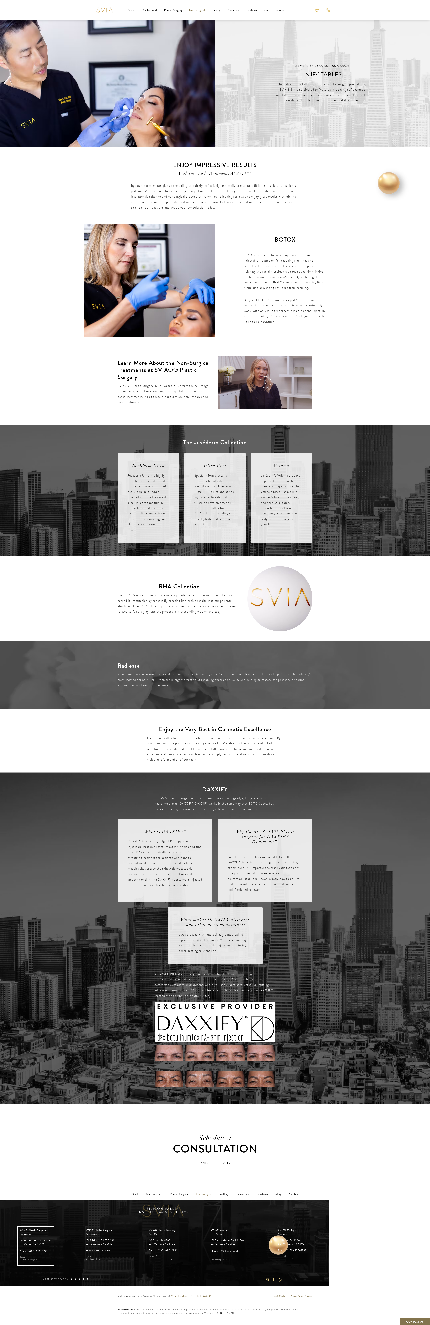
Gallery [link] (215, 10)
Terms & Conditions (280, 1296)
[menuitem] (131, 10)
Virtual (228, 1163)
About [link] (131, 10)
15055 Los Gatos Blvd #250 (35, 1242)
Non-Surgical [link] (197, 10)
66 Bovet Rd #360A (291, 1242)
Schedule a (215, 1145)
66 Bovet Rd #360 (162, 1242)
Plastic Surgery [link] (173, 10)
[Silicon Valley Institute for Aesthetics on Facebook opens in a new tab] (273, 1280)
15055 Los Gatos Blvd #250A (228, 1242)
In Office (204, 1163)
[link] (33, 1251)
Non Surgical (318, 66)
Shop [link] (266, 10)
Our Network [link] (149, 10)
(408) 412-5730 (226, 1313)
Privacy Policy (297, 1296)
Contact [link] (281, 10)
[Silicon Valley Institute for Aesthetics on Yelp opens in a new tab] (280, 1280)
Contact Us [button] (415, 1322)
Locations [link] (251, 10)
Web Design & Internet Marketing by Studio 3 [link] (191, 1296)
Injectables (341, 66)
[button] (317, 10)
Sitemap (308, 1296)
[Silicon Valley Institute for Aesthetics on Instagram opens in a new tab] (267, 1280)
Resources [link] (233, 10)
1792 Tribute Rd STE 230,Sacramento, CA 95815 (101, 1242)
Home (300, 66)
